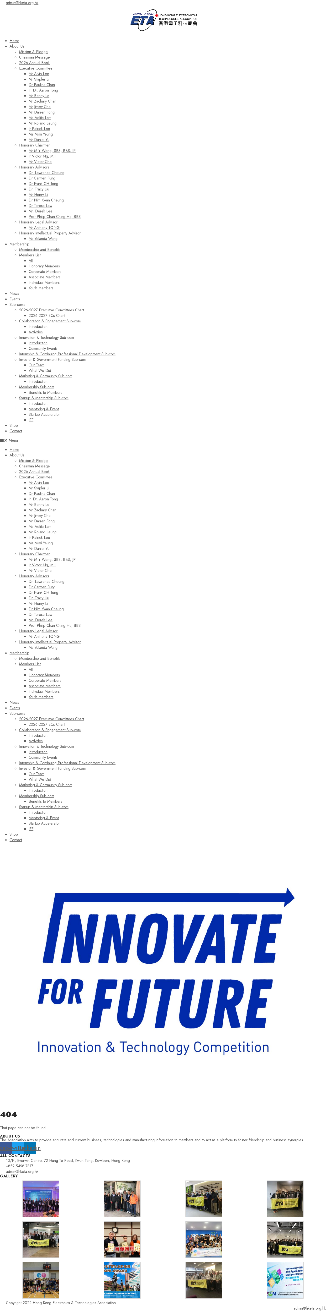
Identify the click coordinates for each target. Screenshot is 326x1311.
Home (14, 40)
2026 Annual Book (34, 62)
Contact (16, 431)
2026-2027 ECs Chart (47, 315)
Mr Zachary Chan (42, 101)
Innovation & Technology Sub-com (46, 337)
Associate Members (45, 277)
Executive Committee (36, 68)
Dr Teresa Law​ (40, 205)
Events (15, 299)
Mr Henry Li (38, 194)
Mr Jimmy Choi (40, 106)
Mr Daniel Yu (39, 139)
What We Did (40, 370)
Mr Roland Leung (43, 123)
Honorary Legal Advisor (38, 222)
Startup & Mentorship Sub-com (43, 398)
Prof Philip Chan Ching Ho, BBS (55, 216)
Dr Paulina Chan (42, 84)
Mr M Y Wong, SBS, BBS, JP (52, 150)
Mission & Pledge (33, 51)
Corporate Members (45, 271)
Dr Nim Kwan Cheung (46, 200)
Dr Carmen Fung (42, 178)
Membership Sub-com (36, 387)
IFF (31, 420)
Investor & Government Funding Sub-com (52, 359)
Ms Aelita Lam (40, 117)
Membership (19, 244)
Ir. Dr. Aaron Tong (43, 90)
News (14, 293)
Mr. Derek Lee (41, 211)
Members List (30, 255)
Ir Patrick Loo (39, 128)
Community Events (43, 348)
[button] (163, 440)
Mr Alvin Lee (39, 73)
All (31, 260)
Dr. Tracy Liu (39, 189)
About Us (17, 46)
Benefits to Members (45, 392)
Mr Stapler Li (39, 79)
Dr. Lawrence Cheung (46, 172)
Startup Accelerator (44, 414)
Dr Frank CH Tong (43, 183)
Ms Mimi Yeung (41, 134)
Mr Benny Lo (39, 95)
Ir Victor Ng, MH (42, 156)
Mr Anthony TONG (44, 227)
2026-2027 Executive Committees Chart (51, 310)
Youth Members (41, 288)
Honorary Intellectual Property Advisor (50, 233)
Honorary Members (44, 266)
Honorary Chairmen (34, 145)
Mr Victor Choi (40, 161)
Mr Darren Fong (42, 112)
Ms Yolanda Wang (43, 238)
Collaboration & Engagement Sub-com (50, 321)
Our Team (36, 365)
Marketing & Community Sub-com (45, 376)
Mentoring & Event (44, 409)
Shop (14, 425)
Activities (36, 332)
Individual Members (44, 282)
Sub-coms (17, 304)
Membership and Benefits (39, 249)
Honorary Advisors (34, 167)
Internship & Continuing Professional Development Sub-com (67, 354)
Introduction (38, 326)
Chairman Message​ (34, 57)
